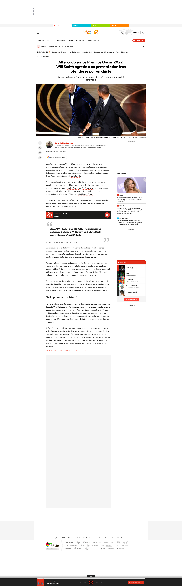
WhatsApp (40, 153)
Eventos (70, 40)
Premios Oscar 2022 (66, 164)
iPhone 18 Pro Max (122, 52)
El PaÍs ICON (95, 548)
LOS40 (56, 26)
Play (91, 582)
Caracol (124, 542)
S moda (102, 548)
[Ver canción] (122, 268)
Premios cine (78, 350)
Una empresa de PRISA (52, 544)
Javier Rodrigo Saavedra (64, 143)
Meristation (120, 548)
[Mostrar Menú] (39, 33)
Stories (102, 517)
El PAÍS (69, 542)
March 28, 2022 (73, 242)
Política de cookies (87, 538)
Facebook (40, 143)
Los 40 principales (78, 542)
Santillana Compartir (97, 542)
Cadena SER (105, 542)
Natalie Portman (74, 52)
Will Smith (75, 176)
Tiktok (83, 517)
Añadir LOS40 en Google (57, 157)
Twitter (40, 148)
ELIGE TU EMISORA (135, 582)
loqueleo (111, 548)
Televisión (45, 57)
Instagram (79, 517)
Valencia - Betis (87, 52)
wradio (87, 545)
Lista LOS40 (40, 40)
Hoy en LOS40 (80, 40)
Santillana (87, 542)
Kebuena (123, 545)
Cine (85, 350)
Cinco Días (95, 545)
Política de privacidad (74, 538)
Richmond (68, 548)
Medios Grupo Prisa (52, 549)
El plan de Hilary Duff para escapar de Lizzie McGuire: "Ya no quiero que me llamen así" (129, 199)
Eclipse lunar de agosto (59, 52)
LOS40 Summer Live (93, 40)
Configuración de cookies (100, 538)
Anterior (80, 582)
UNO (82, 545)
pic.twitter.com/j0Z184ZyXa (65, 234)
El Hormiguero (109, 52)
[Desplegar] (91, 576)
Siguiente (101, 582)
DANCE (95, 26)
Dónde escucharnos (126, 538)
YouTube (87, 517)
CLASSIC (76, 26)
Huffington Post (71, 545)
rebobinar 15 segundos (85, 582)
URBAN (114, 26)
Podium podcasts (87, 548)
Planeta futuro (116, 545)
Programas (61, 40)
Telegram (40, 157)
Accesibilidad (62, 538)
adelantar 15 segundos (97, 582)
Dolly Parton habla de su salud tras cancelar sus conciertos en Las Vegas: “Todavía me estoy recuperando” (129, 222)
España (135, 32)
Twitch (98, 517)
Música (49, 40)
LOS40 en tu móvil (114, 538)
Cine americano (68, 350)
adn (118, 542)
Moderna (77, 548)
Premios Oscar (58, 350)
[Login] (143, 32)
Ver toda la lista (130, 299)
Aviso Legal (54, 538)
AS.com (111, 542)
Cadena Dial (102, 545)
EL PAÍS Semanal (109, 545)
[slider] (91, 578)
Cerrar (144, 47)
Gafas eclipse (98, 52)
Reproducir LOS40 (107, 215)
